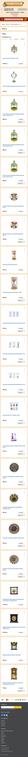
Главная (3, 725)
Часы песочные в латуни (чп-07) (10, 264)
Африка (2, 739)
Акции (2, 732)
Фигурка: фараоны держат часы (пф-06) (12, 654)
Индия (2, 737)
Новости (15, 16)
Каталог (3, 734)
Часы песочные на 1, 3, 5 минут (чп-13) (11, 415)
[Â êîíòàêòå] (4, 715)
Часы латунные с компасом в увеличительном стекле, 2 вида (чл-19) (13, 114)
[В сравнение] (24, 70)
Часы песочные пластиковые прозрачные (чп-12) (14, 384)
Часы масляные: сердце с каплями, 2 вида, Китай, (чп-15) (14, 446)
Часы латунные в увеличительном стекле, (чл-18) (14, 86)
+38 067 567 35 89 (8, 9)
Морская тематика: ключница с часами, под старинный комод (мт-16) (13, 683)
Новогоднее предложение (7, 730)
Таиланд (3, 742)
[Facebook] (2, 715)
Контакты (3, 724)
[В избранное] (24, 45)
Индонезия (3, 735)
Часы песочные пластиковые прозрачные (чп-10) (14, 323)
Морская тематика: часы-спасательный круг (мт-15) (13, 234)
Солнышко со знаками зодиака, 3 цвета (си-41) (13, 537)
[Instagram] (7, 715)
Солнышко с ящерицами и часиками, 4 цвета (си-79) (13, 477)
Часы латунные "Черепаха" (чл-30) (10, 58)
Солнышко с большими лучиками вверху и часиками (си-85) (12, 508)
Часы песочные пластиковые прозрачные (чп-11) (14, 353)
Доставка (3, 722)
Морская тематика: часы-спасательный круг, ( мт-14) (13, 206)
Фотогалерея (14, 14)
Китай (2, 741)
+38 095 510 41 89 (8, 10)
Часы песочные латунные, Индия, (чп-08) (12, 292)
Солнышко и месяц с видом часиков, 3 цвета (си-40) (13, 569)
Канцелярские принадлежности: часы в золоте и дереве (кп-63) (14, 627)
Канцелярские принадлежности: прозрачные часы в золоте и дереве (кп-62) (13, 600)
